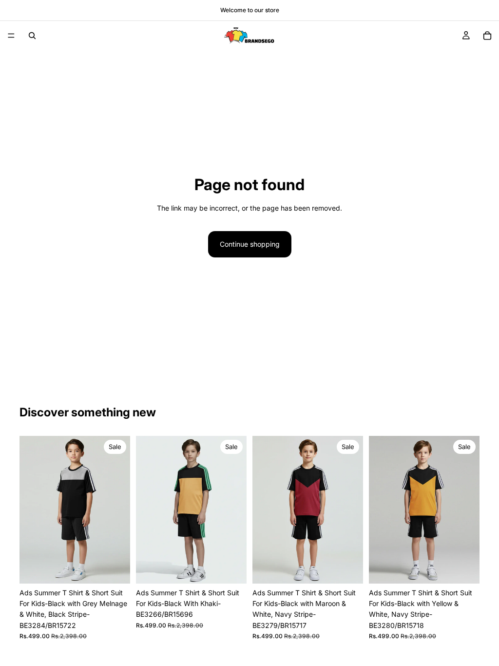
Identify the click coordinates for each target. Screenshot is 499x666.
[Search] (32, 35)
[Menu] (11, 35)
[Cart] (487, 35)
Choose (123, 568)
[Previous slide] (30, 509)
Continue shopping (250, 244)
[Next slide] (119, 509)
